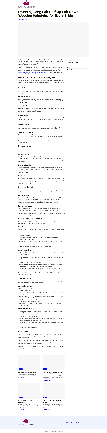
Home (71, 420)
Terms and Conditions (76, 422)
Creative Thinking (71, 64)
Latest (27, 19)
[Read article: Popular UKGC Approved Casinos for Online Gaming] (29, 391)
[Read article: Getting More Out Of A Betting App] (29, 362)
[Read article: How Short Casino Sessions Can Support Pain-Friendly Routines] (54, 362)
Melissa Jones (21, 19)
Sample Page (82, 420)
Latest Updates (71, 69)
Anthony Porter (47, 380)
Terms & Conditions (68, 422)
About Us (62, 420)
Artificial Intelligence (72, 62)
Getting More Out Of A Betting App (27, 372)
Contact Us (67, 420)
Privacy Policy (75, 420)
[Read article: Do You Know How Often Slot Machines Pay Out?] (54, 391)
